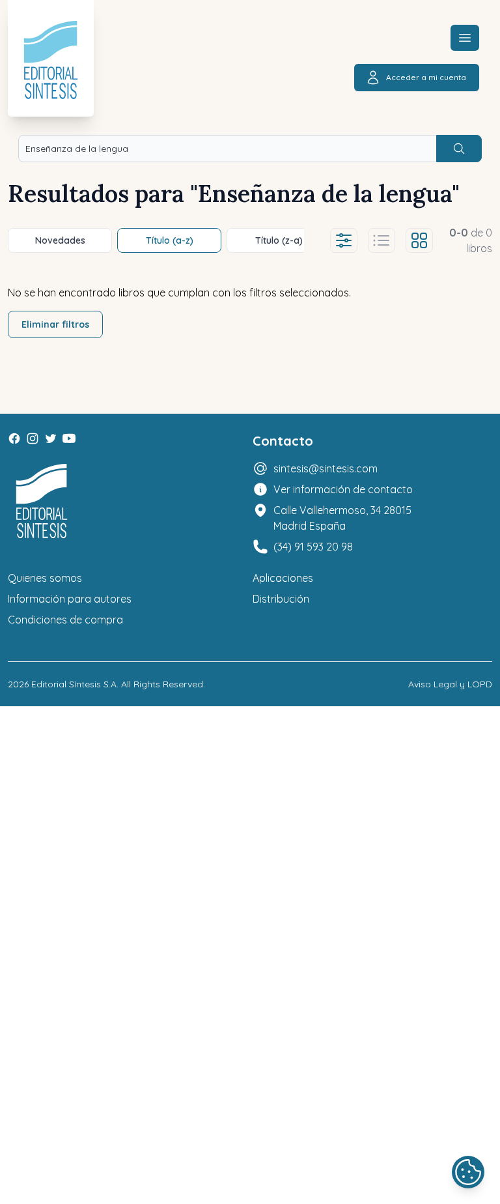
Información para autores (70, 598)
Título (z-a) (279, 240)
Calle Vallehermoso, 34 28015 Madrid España (342, 518)
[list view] (381, 240)
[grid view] (419, 240)
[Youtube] (69, 438)
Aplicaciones (283, 577)
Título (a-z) (169, 240)
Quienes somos (45, 577)
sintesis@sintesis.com (325, 468)
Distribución (281, 598)
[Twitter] (50, 438)
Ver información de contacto (343, 489)
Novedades (60, 240)
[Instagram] (32, 438)
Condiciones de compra (65, 619)
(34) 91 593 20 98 (313, 546)
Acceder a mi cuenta (426, 77)
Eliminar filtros (55, 324)
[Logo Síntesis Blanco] (42, 501)
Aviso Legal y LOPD (450, 684)
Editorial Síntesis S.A (74, 684)
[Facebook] (14, 438)
